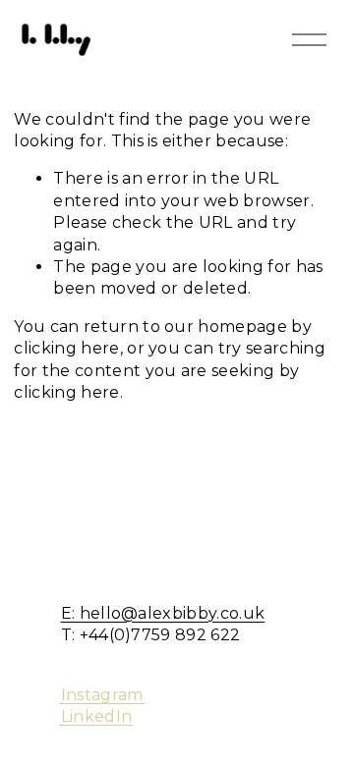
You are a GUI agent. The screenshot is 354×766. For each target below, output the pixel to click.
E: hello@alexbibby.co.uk (163, 613)
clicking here (66, 348)
